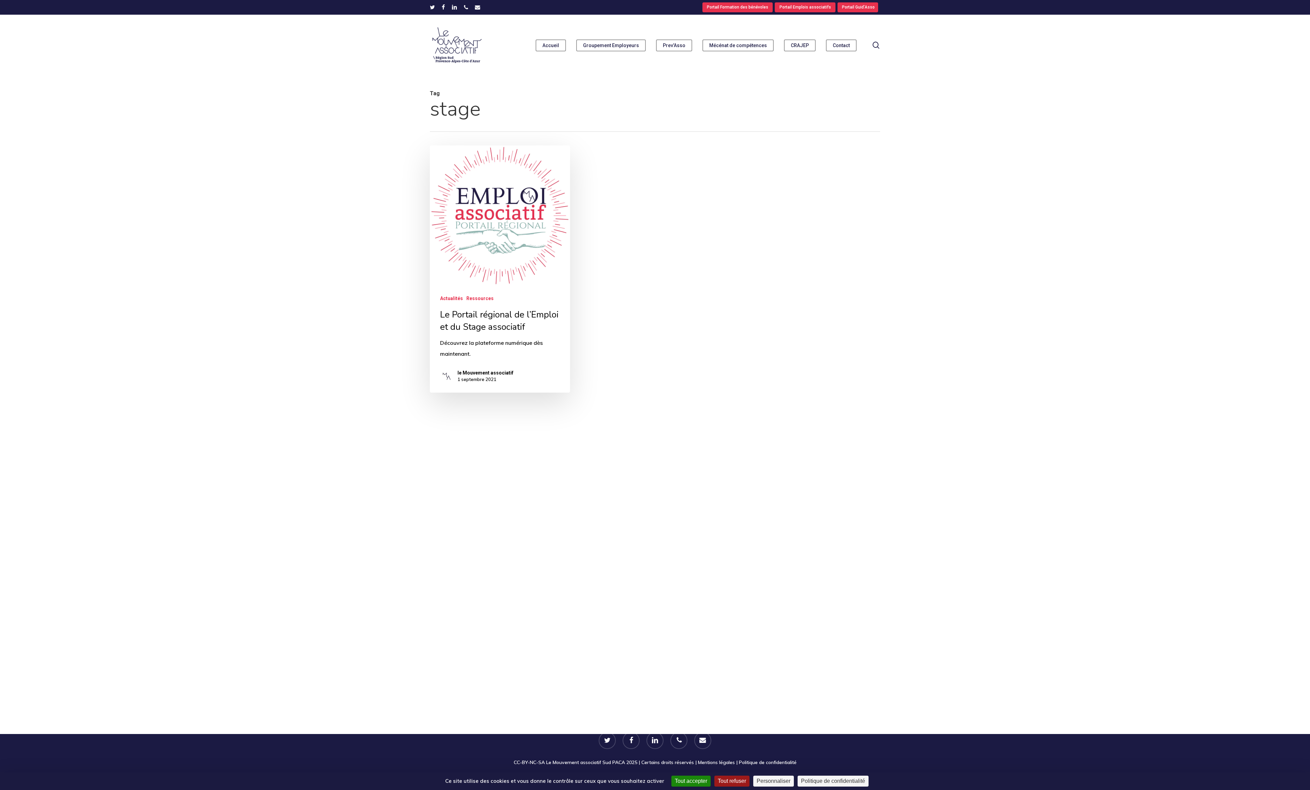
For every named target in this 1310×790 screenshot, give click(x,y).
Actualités (451, 298)
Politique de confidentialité (768, 762)
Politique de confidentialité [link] (833, 781)
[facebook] (443, 7)
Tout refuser (732, 781)
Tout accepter (691, 781)
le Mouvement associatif (485, 373)
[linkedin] (454, 7)
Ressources (480, 298)
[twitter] (432, 7)
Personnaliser (773, 781)
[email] (477, 7)
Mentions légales (716, 762)
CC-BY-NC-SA (529, 762)
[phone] (466, 7)
